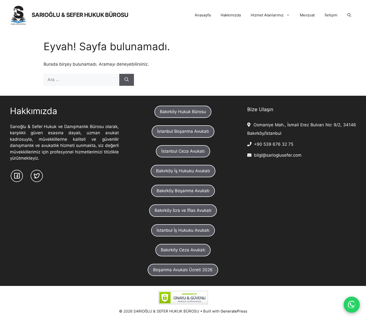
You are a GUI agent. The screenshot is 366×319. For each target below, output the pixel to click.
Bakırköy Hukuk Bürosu (183, 111)
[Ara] (126, 80)
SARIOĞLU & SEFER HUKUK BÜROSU (80, 14)
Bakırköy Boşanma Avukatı (183, 190)
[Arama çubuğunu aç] (349, 15)
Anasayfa (203, 15)
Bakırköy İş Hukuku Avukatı (183, 170)
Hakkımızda (231, 15)
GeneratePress (234, 311)
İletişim (331, 15)
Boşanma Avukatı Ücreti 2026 (183, 269)
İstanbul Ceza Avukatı (183, 151)
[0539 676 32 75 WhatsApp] (352, 305)
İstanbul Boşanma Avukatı (183, 131)
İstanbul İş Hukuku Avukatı (183, 230)
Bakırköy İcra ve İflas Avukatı (183, 210)
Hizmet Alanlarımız (267, 15)
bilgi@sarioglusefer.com (276, 155)
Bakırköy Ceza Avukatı (183, 249)
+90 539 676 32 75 (272, 144)
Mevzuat (307, 15)
